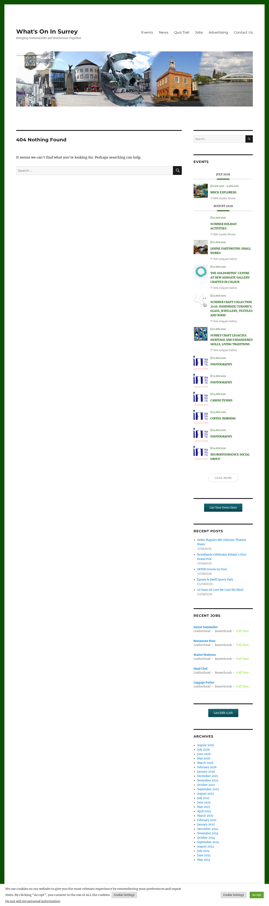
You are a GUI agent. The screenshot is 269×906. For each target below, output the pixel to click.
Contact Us (243, 32)
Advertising (218, 32)
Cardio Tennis (221, 400)
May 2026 (203, 758)
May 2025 (203, 807)
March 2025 (205, 815)
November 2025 (207, 780)
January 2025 (206, 824)
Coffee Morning (223, 418)
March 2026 (205, 763)
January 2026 (206, 771)
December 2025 (207, 776)
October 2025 (206, 785)
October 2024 (206, 838)
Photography (221, 364)
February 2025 (206, 820)
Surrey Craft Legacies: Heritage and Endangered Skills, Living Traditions (231, 340)
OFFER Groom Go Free (212, 569)
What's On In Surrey (47, 31)
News (163, 32)
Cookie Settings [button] (124, 895)
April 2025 (204, 811)
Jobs (199, 32)
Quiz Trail (181, 32)
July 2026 (203, 749)
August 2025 (205, 793)
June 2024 (204, 855)
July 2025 (203, 798)
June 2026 (204, 754)
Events (147, 32)
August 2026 (205, 745)
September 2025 (208, 789)
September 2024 (208, 842)
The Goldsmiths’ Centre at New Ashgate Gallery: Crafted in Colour (230, 277)
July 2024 (203, 851)
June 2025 (204, 802)
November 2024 (207, 833)
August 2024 (205, 846)
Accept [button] (256, 895)
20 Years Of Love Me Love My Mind (220, 590)
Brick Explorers (223, 192)
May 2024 (203, 860)
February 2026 (207, 767)
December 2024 (207, 829)
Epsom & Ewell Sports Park (215, 579)
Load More (223, 477)
